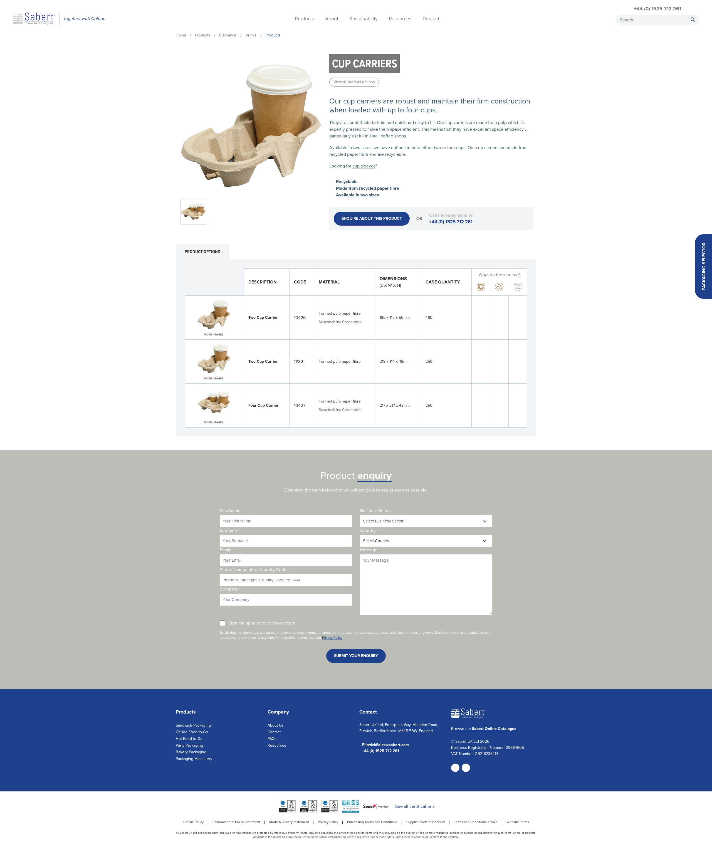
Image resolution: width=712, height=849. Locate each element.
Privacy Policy (332, 637)
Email (226, 550)
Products (304, 19)
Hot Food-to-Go (189, 739)
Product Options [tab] (202, 251)
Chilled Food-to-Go (192, 732)
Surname (229, 530)
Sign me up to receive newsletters (262, 623)
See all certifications (414, 806)
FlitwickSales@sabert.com (385, 745)
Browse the (483, 729)
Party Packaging (189, 745)
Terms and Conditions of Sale (476, 822)
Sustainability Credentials (340, 322)
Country (369, 530)
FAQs (272, 739)
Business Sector (376, 510)
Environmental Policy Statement (236, 822)
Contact (430, 19)
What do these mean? (499, 275)
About (331, 19)
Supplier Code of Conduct (425, 822)
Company (230, 589)
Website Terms (517, 822)
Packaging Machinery (194, 759)
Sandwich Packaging (193, 725)
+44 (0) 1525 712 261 (657, 8)
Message (368, 550)
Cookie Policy (193, 822)
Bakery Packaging (191, 752)
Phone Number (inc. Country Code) (255, 569)
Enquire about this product (372, 218)
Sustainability (363, 19)
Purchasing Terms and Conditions (372, 822)
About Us (276, 725)
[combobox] (657, 20)
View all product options (354, 82)
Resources (400, 19)
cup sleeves (363, 166)
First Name (231, 510)
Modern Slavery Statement (289, 822)
